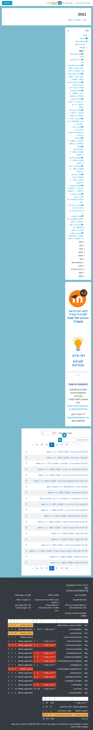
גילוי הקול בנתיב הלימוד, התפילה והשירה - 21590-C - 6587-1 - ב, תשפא (57, 551)
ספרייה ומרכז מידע (82, 3)
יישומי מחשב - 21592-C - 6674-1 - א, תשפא (68, 539)
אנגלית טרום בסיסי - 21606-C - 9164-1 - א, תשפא (66, 458)
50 (57, 445)
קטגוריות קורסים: (65, 433)
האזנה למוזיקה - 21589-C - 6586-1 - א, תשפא (67, 557)
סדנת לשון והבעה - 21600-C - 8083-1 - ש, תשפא (66, 493)
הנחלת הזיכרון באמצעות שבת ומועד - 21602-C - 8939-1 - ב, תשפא (59, 481)
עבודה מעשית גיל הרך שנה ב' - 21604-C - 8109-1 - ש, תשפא (61, 469)
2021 (70, 20)
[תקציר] (25, 452)
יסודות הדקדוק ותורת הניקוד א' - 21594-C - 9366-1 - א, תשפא (61, 528)
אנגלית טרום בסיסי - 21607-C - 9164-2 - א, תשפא (66, 452)
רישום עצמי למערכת (65, 3)
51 (51, 445)
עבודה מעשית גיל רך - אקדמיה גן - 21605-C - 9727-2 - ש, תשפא (60, 463)
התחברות (7, 3)
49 (62, 445)
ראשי (85, 20)
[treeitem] (78, 35)
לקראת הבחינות (78, 363)
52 (47, 445)
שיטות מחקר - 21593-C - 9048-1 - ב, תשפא (68, 533)
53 (42, 445)
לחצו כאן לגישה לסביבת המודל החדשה (79, 315)
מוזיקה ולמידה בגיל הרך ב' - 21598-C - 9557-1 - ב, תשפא (63, 504)
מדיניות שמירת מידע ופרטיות (77, 590)
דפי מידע (78, 355)
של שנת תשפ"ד (75, 320)
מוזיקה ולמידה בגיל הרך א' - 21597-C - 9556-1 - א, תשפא (63, 510)
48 (67, 445)
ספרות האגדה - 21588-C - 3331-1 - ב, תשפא (67, 563)
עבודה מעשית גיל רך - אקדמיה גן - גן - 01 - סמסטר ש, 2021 (62, 499)
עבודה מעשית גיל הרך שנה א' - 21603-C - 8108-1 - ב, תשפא (62, 475)
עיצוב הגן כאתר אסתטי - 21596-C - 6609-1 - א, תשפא (64, 516)
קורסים (77, 20)
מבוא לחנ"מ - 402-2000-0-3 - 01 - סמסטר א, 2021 (65, 487)
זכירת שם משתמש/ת (32, 22)
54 (37, 445)
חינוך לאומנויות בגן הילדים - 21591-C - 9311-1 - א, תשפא (63, 545)
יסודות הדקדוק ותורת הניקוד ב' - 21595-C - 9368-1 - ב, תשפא (61, 522)
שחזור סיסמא (9, 22)
